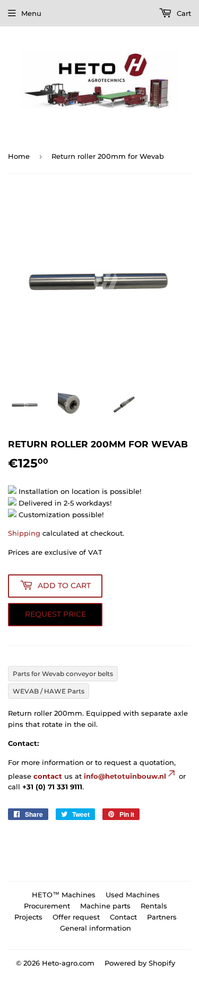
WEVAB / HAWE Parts (48, 691)
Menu (31, 13)
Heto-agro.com (68, 963)
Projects (28, 917)
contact (47, 776)
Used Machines (133, 894)
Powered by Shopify (140, 963)
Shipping (24, 533)
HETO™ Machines (64, 894)
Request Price (55, 614)
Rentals (154, 906)
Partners (162, 917)
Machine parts (105, 906)
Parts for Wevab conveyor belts (63, 674)
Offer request (76, 917)
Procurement (47, 906)
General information (95, 928)
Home (19, 156)
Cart (183, 13)
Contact (123, 917)
